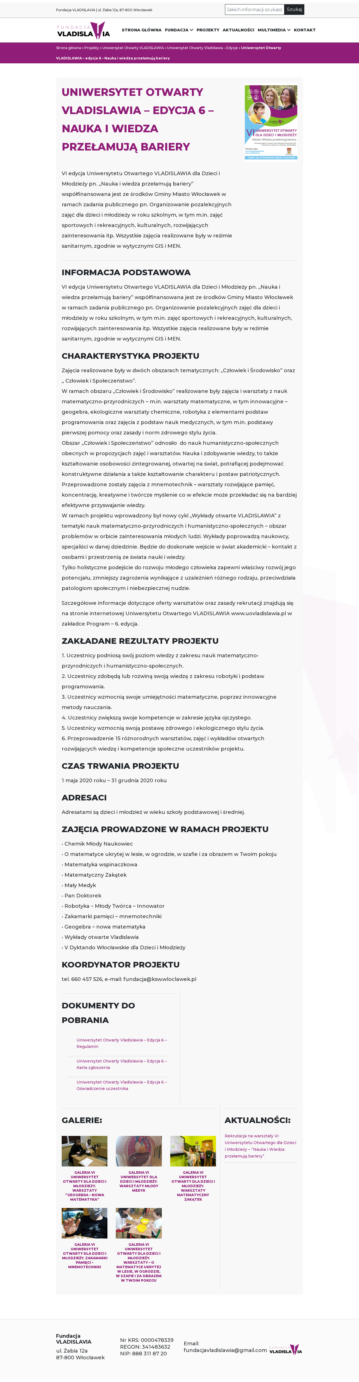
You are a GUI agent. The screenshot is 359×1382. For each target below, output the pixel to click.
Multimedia (272, 30)
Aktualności (238, 30)
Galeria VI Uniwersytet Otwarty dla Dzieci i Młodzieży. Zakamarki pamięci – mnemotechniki (84, 1255)
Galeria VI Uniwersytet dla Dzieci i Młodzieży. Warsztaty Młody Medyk (138, 1181)
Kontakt (305, 30)
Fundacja (176, 30)
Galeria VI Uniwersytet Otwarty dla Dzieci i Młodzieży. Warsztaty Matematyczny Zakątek (193, 1186)
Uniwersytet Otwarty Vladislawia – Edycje (202, 48)
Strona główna (142, 30)
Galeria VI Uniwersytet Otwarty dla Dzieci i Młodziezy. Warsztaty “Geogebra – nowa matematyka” (84, 1186)
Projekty (208, 30)
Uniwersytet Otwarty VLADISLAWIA (133, 48)
